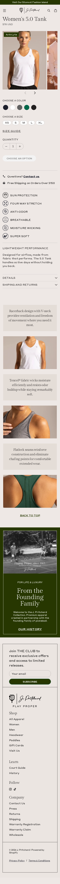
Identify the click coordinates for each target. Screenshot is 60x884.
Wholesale (16, 834)
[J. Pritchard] (30, 10)
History (14, 773)
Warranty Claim (20, 829)
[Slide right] (34, 93)
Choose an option (19, 158)
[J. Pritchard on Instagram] (10, 789)
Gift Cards (16, 745)
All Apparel (16, 719)
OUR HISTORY (30, 629)
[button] (30, 131)
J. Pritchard (23, 849)
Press (13, 808)
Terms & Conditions (39, 860)
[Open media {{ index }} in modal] (24, 60)
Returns (14, 813)
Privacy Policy (17, 860)
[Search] (48, 10)
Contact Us (17, 803)
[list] (30, 60)
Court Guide (17, 767)
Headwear (16, 735)
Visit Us (14, 750)
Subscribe (30, 681)
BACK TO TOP (30, 515)
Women (14, 724)
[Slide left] (25, 93)
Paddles (14, 740)
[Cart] (56, 10)
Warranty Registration (24, 824)
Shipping (14, 819)
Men (12, 729)
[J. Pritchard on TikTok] (15, 789)
